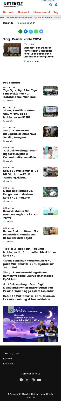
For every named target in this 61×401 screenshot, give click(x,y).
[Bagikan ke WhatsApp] (36, 31)
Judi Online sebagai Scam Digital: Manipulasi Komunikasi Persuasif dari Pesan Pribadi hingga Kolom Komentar (20, 154)
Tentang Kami (11, 353)
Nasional (23, 12)
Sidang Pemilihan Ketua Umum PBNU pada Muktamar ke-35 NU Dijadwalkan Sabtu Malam (20, 114)
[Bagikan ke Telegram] (41, 31)
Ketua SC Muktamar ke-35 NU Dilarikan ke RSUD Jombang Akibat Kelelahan (20, 174)
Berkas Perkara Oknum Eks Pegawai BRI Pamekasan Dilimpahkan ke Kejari (20, 234)
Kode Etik (8, 363)
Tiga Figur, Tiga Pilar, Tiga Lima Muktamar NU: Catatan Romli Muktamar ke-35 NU (20, 94)
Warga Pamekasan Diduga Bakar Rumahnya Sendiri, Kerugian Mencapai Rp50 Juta (19, 134)
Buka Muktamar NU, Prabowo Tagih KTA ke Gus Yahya (20, 214)
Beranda (8, 12)
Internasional (41, 12)
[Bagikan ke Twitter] (31, 31)
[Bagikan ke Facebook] (25, 31)
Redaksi (7, 358)
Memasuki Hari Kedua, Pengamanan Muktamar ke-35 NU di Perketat (19, 194)
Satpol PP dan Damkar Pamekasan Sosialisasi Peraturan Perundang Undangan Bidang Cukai (39, 52)
